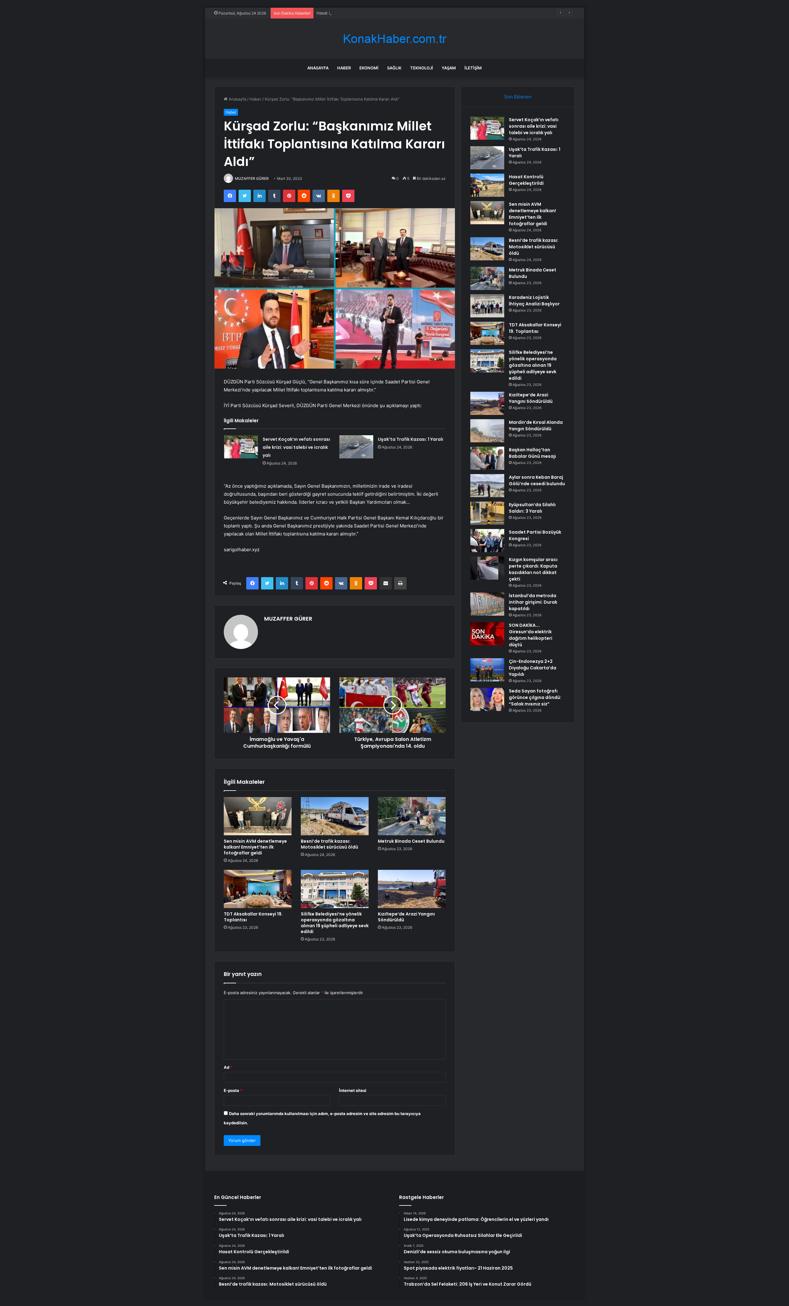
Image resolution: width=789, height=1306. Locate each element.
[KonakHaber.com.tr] (394, 38)
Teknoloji (421, 67)
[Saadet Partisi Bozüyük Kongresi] (487, 540)
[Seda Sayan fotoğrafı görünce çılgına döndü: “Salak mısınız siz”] (487, 699)
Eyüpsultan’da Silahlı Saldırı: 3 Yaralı (532, 508)
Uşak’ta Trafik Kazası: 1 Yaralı (410, 439)
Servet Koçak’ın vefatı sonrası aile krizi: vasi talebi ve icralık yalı (296, 447)
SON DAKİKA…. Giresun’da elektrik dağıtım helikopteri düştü (530, 635)
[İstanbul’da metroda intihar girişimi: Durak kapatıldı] (487, 604)
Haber (344, 67)
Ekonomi (368, 67)
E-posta (233, 1090)
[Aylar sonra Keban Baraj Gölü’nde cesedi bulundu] (487, 485)
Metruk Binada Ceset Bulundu (411, 841)
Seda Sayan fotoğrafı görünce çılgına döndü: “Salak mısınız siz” (535, 697)
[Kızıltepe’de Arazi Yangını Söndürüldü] (412, 889)
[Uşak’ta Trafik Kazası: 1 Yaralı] (356, 446)
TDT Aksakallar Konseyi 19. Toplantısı (253, 917)
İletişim (473, 67)
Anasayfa (318, 67)
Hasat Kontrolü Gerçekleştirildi (346, 12)
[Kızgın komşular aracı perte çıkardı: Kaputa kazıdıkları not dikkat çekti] (487, 568)
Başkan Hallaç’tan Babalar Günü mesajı (532, 453)
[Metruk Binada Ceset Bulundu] (412, 816)
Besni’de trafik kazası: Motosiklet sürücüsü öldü (329, 844)
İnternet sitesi (352, 1090)
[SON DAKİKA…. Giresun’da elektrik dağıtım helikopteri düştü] (487, 633)
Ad (228, 1067)
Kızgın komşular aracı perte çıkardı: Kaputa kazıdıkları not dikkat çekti (533, 569)
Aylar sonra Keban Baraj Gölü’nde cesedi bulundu (537, 480)
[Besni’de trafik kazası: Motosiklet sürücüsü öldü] (335, 816)
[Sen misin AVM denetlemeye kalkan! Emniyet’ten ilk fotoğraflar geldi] (258, 816)
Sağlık (394, 67)
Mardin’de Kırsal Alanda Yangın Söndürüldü (536, 425)
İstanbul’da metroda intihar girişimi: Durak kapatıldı (533, 602)
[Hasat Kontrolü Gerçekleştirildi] (487, 185)
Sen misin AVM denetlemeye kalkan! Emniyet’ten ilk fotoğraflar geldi (255, 847)
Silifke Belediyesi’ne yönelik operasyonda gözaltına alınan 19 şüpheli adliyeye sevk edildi (335, 923)
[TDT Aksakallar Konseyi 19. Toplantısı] (258, 889)
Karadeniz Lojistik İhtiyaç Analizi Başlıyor (534, 300)
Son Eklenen (518, 97)
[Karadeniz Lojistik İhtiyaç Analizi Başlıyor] (487, 305)
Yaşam (449, 67)
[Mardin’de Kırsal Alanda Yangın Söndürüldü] (487, 430)
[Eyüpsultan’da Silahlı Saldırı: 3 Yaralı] (487, 513)
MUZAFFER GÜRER (252, 178)
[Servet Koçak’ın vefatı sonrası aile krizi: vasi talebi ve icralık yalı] (241, 446)
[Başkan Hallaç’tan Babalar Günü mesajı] (487, 458)
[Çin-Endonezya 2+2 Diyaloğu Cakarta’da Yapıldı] (487, 669)
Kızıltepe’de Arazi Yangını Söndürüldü (406, 917)
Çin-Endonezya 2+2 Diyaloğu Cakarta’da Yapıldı (532, 667)
